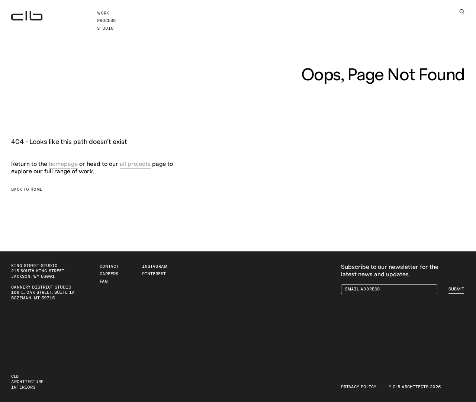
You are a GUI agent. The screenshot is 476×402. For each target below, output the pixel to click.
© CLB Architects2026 (415, 387)
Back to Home (26, 189)
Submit (456, 289)
